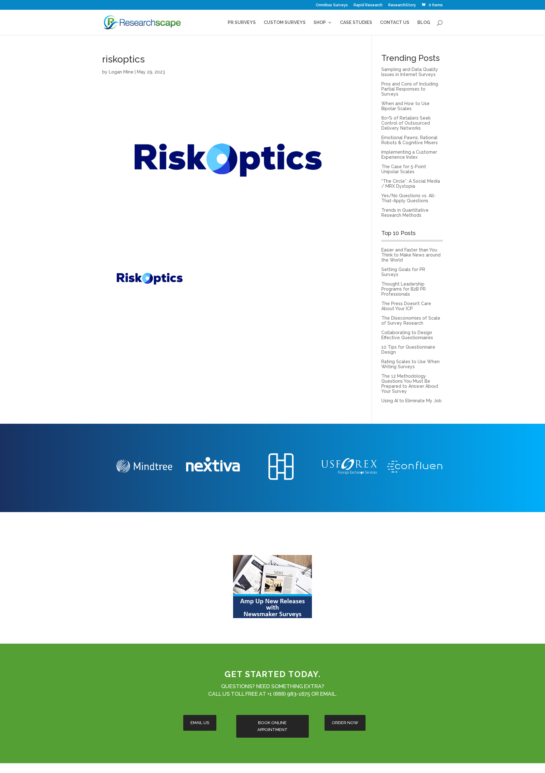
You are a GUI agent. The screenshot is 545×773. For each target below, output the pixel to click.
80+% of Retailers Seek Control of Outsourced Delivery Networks (406, 123)
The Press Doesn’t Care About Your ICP (406, 306)
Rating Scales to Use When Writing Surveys (410, 364)
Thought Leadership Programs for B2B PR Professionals (403, 289)
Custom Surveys (285, 22)
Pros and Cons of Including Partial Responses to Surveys (409, 89)
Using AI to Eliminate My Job (411, 400)
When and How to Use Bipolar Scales (405, 106)
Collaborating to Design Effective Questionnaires (407, 335)
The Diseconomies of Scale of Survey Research (410, 321)
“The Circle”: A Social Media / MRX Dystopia (410, 184)
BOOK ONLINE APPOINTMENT (272, 726)
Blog (423, 22)
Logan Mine (121, 71)
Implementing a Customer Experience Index (409, 155)
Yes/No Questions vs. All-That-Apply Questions (408, 198)
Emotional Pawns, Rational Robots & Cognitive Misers (409, 140)
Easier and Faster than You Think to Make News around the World (411, 255)
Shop (320, 22)
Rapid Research (368, 5)
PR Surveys (242, 22)
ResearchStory (402, 5)
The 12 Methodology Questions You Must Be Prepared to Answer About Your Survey (409, 384)
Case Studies (356, 22)
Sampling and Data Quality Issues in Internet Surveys (409, 72)
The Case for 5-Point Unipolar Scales (403, 169)
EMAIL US (199, 722)
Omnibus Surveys (332, 5)
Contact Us (394, 22)
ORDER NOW (345, 722)
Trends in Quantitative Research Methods (405, 213)
